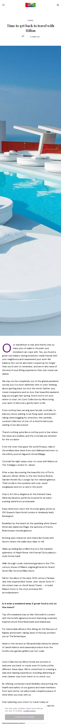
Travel (30, 20)
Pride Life (36, 37)
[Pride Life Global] (30, 5)
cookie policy (29, 710)
